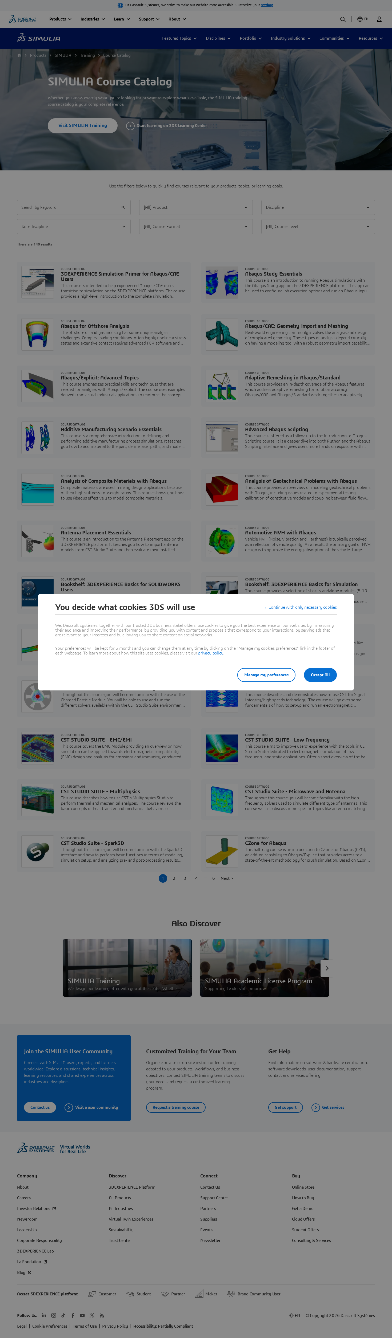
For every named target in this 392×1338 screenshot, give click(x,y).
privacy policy (210, 653)
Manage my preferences (266, 675)
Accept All (320, 675)
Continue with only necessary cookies (303, 607)
